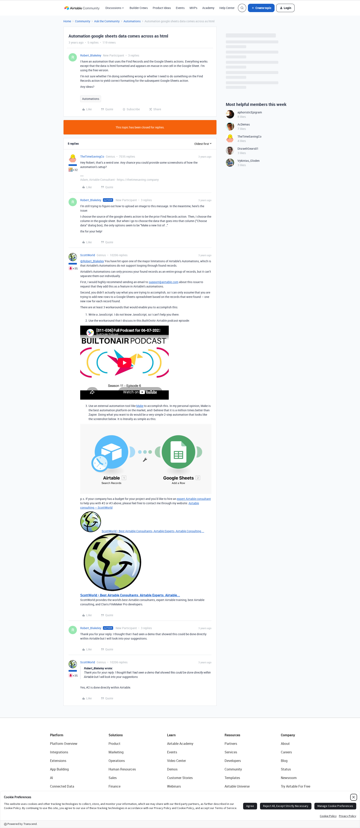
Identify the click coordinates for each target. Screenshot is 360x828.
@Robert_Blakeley (92, 261)
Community (82, 21)
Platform (56, 735)
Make (139, 406)
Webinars (174, 786)
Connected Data (62, 786)
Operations (117, 760)
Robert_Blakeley (90, 55)
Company (288, 735)
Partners (231, 743)
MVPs (193, 8)
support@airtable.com (163, 282)
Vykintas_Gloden (249, 161)
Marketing (116, 752)
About (285, 743)
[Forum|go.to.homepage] (81, 8)
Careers (286, 752)
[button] (261, 8)
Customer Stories (180, 777)
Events (180, 8)
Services (231, 752)
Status (286, 769)
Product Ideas (162, 8)
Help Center (227, 8)
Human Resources (122, 769)
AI (51, 777)
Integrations (59, 752)
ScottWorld (87, 255)
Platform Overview (63, 743)
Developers (233, 760)
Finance (114, 786)
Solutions (116, 735)
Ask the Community (107, 21)
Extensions (58, 760)
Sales (113, 777)
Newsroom (289, 777)
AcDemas (244, 124)
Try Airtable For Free (295, 786)
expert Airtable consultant (194, 499)
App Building (59, 769)
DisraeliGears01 (248, 149)
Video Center (176, 760)
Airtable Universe (237, 786)
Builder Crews (139, 8)
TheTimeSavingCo (92, 156)
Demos (172, 769)
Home (67, 21)
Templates (232, 777)
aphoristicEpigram (250, 112)
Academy (208, 8)
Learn (171, 735)
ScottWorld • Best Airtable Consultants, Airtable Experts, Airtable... (130, 595)
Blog (284, 760)
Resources (232, 735)
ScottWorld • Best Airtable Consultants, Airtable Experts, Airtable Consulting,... (153, 531)
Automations (132, 21)
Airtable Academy (180, 743)
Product (114, 743)
